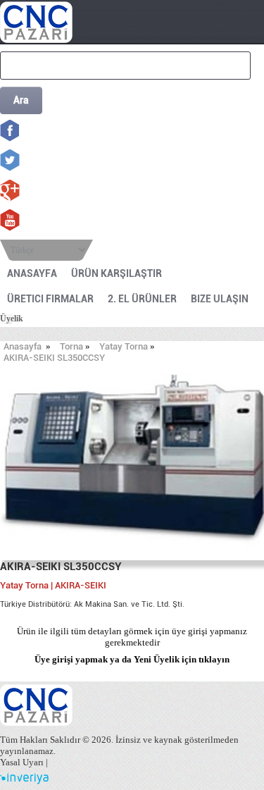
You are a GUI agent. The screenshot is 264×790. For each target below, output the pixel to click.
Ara (21, 100)
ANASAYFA (32, 273)
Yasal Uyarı (22, 762)
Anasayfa (23, 346)
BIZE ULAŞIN (220, 298)
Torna (71, 346)
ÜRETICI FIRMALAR (50, 298)
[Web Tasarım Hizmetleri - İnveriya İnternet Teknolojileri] (24, 781)
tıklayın (214, 659)
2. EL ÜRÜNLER (142, 298)
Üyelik (11, 318)
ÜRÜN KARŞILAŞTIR (116, 273)
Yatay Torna (123, 346)
